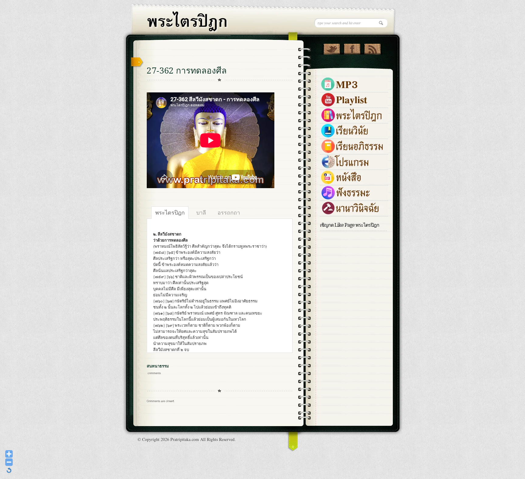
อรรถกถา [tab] (229, 212)
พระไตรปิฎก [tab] (170, 212)
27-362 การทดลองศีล (187, 71)
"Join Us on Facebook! (352, 48)
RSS (372, 48)
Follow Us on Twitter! (331, 48)
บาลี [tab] (201, 212)
